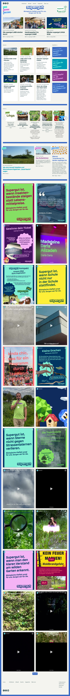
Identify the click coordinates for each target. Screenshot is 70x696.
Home (4, 682)
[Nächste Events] (65, 118)
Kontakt (60, 687)
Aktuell (29, 3)
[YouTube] (8, 3)
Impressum (61, 685)
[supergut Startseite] (35, 7)
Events (34, 3)
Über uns (46, 3)
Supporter (40, 3)
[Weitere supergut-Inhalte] (62, 9)
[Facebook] (4, 3)
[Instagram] (6, 3)
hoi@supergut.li (62, 682)
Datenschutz (61, 683)
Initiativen (24, 3)
